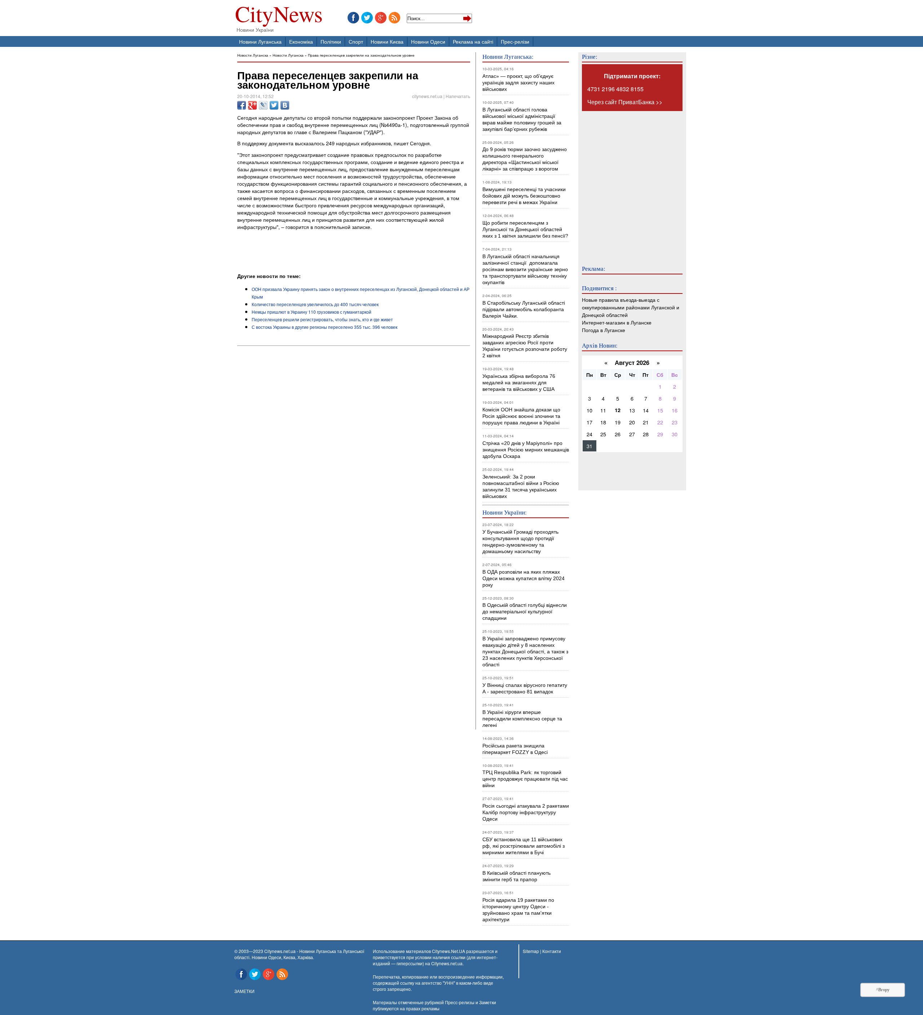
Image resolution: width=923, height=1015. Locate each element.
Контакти (551, 951)
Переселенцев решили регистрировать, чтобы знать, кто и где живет (322, 319)
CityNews (279, 15)
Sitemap (531, 951)
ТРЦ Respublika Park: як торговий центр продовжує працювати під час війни (525, 778)
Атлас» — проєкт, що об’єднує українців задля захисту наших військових (518, 82)
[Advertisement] (321, 252)
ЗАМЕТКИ (244, 991)
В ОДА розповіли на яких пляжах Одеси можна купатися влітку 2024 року (523, 578)
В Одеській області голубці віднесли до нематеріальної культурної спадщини (524, 611)
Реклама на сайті (473, 41)
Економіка (301, 41)
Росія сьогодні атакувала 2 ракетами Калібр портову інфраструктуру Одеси (525, 812)
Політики (331, 41)
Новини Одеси (428, 41)
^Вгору (882, 989)
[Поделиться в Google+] (252, 105)
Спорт (356, 41)
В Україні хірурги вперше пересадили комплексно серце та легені (522, 718)
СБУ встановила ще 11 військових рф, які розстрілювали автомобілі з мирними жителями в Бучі (523, 846)
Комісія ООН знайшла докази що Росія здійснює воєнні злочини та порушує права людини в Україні (521, 416)
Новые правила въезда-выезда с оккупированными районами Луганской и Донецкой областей (630, 307)
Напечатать (458, 96)
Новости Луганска (252, 55)
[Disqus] (353, 446)
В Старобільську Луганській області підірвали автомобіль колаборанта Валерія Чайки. (524, 309)
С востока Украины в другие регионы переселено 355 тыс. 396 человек (324, 327)
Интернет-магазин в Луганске (617, 322)
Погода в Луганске (603, 330)
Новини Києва (387, 41)
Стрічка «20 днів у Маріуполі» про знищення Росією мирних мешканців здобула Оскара (525, 449)
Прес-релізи (515, 41)
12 (618, 410)
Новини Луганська (260, 41)
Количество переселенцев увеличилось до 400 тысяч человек (315, 304)
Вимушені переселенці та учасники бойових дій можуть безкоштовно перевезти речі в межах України (524, 195)
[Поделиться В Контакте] (285, 105)
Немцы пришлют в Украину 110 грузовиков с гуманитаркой (311, 312)
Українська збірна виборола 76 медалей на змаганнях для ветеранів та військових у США (518, 382)
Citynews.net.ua (447, 963)
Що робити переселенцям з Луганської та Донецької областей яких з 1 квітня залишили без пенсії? (525, 229)
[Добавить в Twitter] (274, 105)
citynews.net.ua (427, 96)
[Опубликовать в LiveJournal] (263, 105)
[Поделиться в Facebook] (241, 105)
